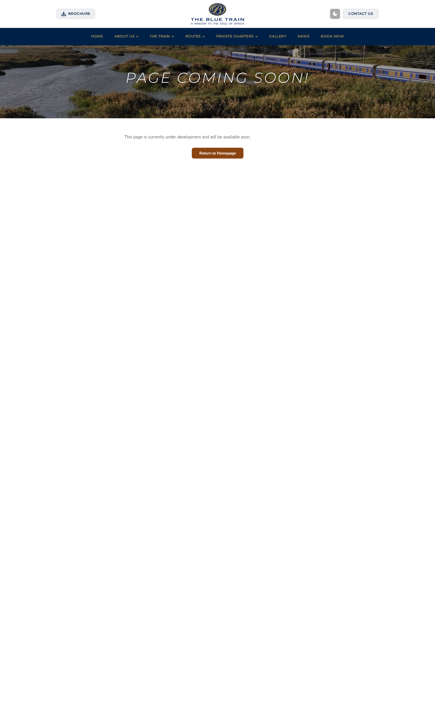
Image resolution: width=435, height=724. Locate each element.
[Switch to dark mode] (335, 14)
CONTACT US (360, 14)
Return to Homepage (217, 153)
